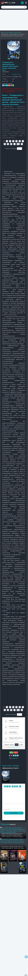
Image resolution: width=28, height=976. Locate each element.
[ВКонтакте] (5, 85)
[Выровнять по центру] (15, 786)
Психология (5, 71)
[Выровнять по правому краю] (17, 786)
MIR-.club (10, 3)
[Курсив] (7, 786)
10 (11, 144)
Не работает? (14, 758)
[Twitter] (14, 755)
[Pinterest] (11, 755)
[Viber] (11, 85)
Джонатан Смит (16, 74)
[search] (25, 7)
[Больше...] (20, 786)
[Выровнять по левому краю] (13, 786)
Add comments (13, 813)
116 (18, 144)
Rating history (16, 747)
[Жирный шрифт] (5, 786)
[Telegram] (3, 85)
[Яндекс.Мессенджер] (7, 85)
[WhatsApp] (13, 85)
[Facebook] (9, 755)
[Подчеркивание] (10, 786)
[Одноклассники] (9, 85)
